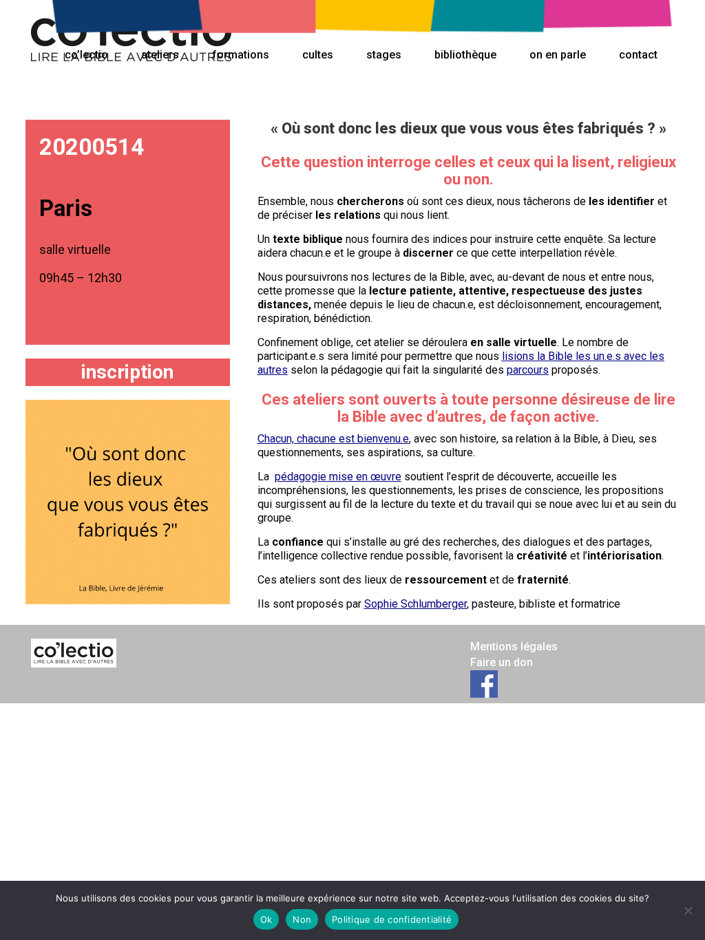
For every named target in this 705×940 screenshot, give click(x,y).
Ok (266, 919)
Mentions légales (514, 646)
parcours (528, 369)
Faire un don (501, 662)
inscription (127, 372)
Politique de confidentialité (392, 919)
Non (302, 919)
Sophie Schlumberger (415, 603)
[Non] (688, 910)
